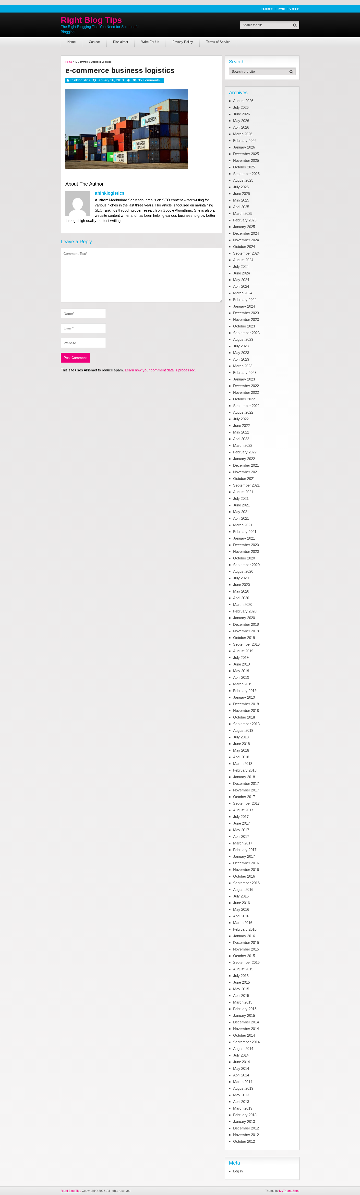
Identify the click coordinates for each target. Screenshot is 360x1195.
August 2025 (243, 180)
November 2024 (246, 240)
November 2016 (246, 870)
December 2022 (246, 386)
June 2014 (241, 1062)
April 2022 (241, 439)
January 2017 (244, 856)
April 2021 (241, 518)
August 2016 (243, 889)
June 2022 (241, 425)
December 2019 (246, 624)
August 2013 (243, 1088)
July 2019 (241, 657)
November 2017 (246, 790)
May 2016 (241, 909)
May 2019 (241, 671)
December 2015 (246, 942)
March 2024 (242, 293)
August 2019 (243, 651)
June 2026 (241, 114)
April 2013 (241, 1102)
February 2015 (244, 1009)
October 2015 (244, 956)
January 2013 (244, 1121)
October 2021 (244, 478)
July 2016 (241, 896)
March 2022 (242, 445)
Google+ (294, 9)
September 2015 (246, 962)
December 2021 (246, 465)
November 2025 (246, 160)
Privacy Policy (182, 42)
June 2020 (241, 585)
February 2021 (244, 532)
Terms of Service (218, 42)
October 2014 (244, 1035)
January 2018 (244, 777)
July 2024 (241, 266)
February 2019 (244, 691)
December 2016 (246, 863)
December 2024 (246, 233)
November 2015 (246, 949)
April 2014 (241, 1075)
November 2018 (246, 710)
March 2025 (242, 213)
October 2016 (244, 876)
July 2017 (241, 817)
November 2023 (246, 319)
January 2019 (244, 697)
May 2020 (241, 591)
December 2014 (246, 1022)
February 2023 (244, 372)
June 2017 (241, 823)
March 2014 (242, 1082)
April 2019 (241, 677)
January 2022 (244, 459)
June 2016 (241, 903)
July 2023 (241, 346)
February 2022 (244, 452)
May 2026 (241, 121)
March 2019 (242, 684)
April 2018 (241, 757)
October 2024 (244, 246)
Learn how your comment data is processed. (160, 370)
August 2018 (243, 730)
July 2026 (241, 107)
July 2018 (241, 737)
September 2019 (246, 644)
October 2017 (244, 797)
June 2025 (241, 193)
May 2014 (241, 1068)
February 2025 (244, 220)
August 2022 (243, 412)
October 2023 (244, 326)
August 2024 (243, 260)
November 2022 (246, 392)
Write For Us (150, 42)
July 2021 (241, 498)
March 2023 (242, 366)
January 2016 (244, 936)
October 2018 (244, 717)
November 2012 (246, 1135)
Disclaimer (120, 42)
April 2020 (241, 598)
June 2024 (241, 273)
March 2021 (242, 525)
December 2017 (246, 783)
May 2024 (241, 280)
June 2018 (241, 744)
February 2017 (244, 850)
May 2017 (241, 830)
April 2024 (241, 286)
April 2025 (241, 207)
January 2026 (244, 147)
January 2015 (244, 1015)
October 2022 (244, 399)
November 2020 (246, 551)
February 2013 (244, 1115)
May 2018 (241, 750)
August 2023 (243, 339)
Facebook (267, 9)
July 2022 (241, 419)
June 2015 (241, 982)
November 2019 (246, 631)
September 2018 (246, 724)
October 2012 (244, 1141)
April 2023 (241, 359)
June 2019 (241, 664)
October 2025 (244, 167)
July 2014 (241, 1055)
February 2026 (244, 140)
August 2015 (243, 969)
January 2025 (244, 227)
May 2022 (241, 432)
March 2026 (242, 134)
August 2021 (243, 492)
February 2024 (244, 300)
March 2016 (242, 923)
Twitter (281, 9)
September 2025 (246, 174)
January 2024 (244, 306)
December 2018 (246, 704)
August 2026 (243, 101)
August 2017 (243, 810)
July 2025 (241, 187)
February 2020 (244, 611)
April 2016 (241, 916)
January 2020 (244, 618)
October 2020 (244, 558)
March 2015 (242, 1002)
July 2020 (241, 578)
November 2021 (246, 472)
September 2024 (246, 253)
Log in (238, 1171)
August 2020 (243, 571)
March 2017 (242, 843)
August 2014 (243, 1048)
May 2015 (241, 989)
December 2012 (246, 1128)
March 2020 (242, 604)
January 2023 (244, 379)
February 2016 (244, 929)
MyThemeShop (289, 1191)
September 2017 (246, 803)
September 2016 (246, 883)
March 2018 (242, 763)
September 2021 (246, 485)
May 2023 (241, 353)
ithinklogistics (80, 80)
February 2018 (244, 770)
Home (71, 42)
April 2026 (241, 127)
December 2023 (246, 313)
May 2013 (241, 1095)
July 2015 (241, 976)
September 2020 (246, 565)
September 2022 (246, 406)
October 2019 (244, 638)
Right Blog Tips (91, 20)
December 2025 (246, 154)
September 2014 (246, 1042)
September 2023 (246, 333)
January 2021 (244, 538)
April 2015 (241, 995)
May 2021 (241, 512)
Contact (94, 42)
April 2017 (241, 836)
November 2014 (246, 1029)
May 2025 (241, 200)
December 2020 (246, 545)
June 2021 (241, 505)
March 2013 (242, 1108)
